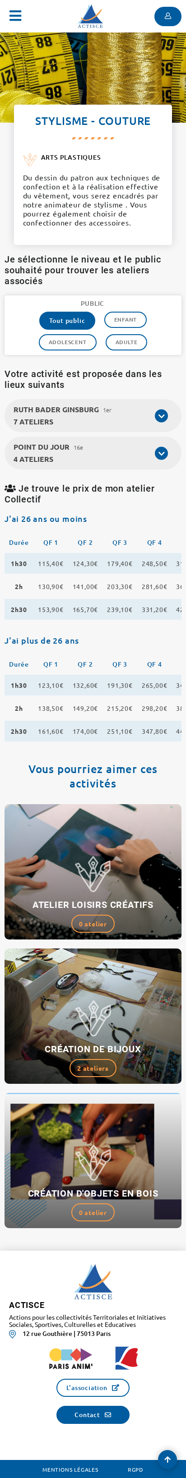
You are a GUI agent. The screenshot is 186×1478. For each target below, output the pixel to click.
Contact (87, 1414)
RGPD (136, 1469)
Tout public (67, 320)
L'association (86, 1387)
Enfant (125, 319)
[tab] (93, 415)
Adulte (127, 342)
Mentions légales (70, 1469)
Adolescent (68, 342)
